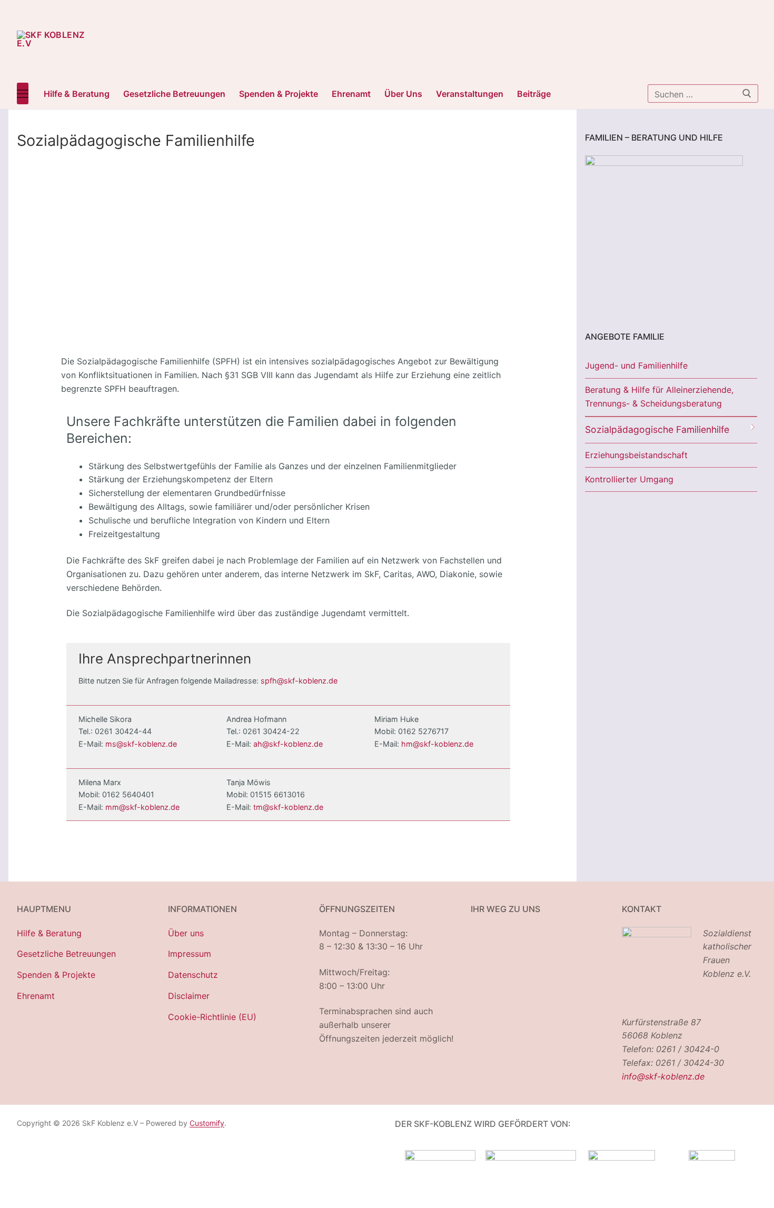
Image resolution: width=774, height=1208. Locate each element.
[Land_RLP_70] (440, 1157)
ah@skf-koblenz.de (288, 743)
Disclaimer (189, 996)
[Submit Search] (747, 93)
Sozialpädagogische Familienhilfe (657, 429)
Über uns (186, 933)
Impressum (189, 953)
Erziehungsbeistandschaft (636, 455)
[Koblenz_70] (530, 1157)
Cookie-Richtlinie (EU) (212, 1017)
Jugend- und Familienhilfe (636, 365)
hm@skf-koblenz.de (437, 743)
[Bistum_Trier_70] (712, 1157)
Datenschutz (193, 974)
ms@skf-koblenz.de (141, 743)
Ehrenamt (36, 996)
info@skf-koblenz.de (663, 1076)
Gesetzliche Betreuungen (66, 953)
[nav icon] (22, 94)
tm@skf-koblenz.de (288, 807)
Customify (207, 1122)
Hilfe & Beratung (49, 933)
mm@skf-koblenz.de (142, 807)
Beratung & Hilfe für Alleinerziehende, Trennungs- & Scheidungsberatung (659, 396)
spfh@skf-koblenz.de (299, 680)
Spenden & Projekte (56, 974)
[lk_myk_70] (621, 1157)
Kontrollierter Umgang (629, 479)
